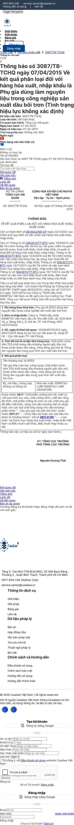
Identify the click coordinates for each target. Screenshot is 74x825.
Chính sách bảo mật (20, 670)
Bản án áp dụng (10, 188)
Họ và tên (6, 738)
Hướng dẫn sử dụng (14, 6)
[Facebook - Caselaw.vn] (5, 710)
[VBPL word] (2, 145)
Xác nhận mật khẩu (12, 753)
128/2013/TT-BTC (36, 242)
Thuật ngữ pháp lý (19, 647)
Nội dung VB (8, 172)
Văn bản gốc (8, 175)
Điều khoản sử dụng (20, 665)
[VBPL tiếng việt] (2, 138)
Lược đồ (5, 181)
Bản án (12, 627)
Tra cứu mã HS (17, 642)
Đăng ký (49, 823)
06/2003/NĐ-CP (36, 231)
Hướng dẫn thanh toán (21, 680)
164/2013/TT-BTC (27, 271)
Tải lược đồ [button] (7, 165)
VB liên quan (7, 184)
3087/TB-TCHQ (55, 52)
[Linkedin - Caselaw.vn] (14, 710)
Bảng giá (13, 609)
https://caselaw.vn (52, 699)
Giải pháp (13, 604)
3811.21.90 (47, 417)
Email (3, 742)
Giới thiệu (13, 598)
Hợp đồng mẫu (17, 632)
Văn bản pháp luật (28, 52)
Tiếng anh (9, 178)
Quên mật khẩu (64, 813)
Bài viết (9, 40)
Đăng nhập (47, 784)
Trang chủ (6, 52)
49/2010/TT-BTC (10, 255)
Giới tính (5, 756)
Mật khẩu (6, 749)
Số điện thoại (8, 745)
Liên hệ (38, 6)
